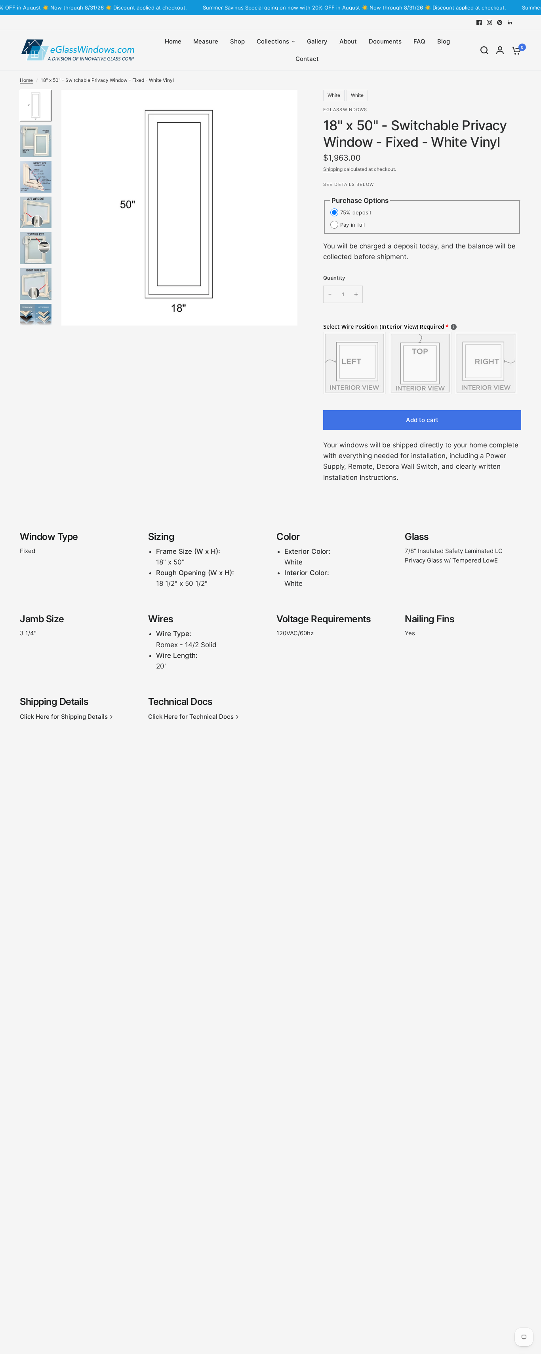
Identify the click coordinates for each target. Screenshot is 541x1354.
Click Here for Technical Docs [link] (191, 717)
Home (173, 41)
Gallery (317, 41)
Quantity (334, 278)
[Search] (484, 50)
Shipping (333, 169)
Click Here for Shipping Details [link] (64, 717)
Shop (237, 41)
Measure (205, 41)
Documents (385, 41)
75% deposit (356, 212)
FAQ (419, 41)
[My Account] (500, 50)
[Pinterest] (500, 22)
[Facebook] (479, 22)
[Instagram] (489, 22)
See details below (348, 184)
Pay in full (352, 225)
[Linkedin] (510, 22)
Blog (443, 41)
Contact (307, 58)
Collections (273, 41)
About (348, 41)
